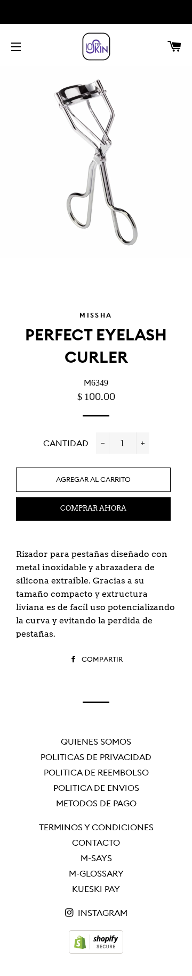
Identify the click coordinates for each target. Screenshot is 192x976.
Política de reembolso (96, 772)
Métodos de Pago (96, 803)
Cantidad (66, 443)
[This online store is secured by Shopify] (96, 950)
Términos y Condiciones (96, 827)
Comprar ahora (93, 508)
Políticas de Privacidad (96, 757)
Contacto (96, 842)
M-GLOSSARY (96, 873)
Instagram (101, 912)
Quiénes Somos (96, 741)
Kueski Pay (96, 888)
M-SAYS (96, 858)
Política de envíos (96, 787)
